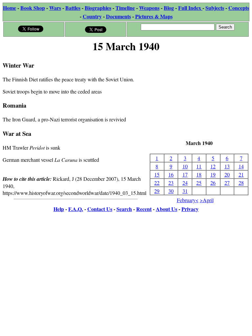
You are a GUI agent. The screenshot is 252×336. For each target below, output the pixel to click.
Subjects (214, 7)
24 (185, 182)
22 (156, 182)
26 (213, 182)
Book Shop (32, 7)
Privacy (190, 209)
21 (241, 174)
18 (198, 174)
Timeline (125, 7)
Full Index (190, 7)
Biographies (98, 7)
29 (156, 190)
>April (207, 200)
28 (241, 182)
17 (185, 174)
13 (227, 166)
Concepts (238, 7)
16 (171, 174)
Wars (55, 7)
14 (241, 166)
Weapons (149, 7)
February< (188, 200)
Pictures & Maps (154, 16)
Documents (118, 16)
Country (92, 16)
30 (171, 190)
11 (198, 166)
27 (227, 182)
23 (171, 182)
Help (58, 209)
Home (9, 7)
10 (185, 166)
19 (213, 174)
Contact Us (99, 209)
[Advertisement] (199, 97)
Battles (72, 7)
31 (185, 190)
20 (227, 174)
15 (156, 174)
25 (198, 182)
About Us (166, 209)
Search (124, 209)
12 (213, 166)
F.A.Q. (75, 209)
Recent (144, 209)
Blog (169, 7)
